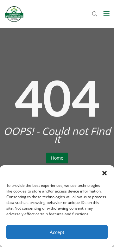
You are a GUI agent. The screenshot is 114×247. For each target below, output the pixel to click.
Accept (57, 232)
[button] (104, 173)
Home (57, 158)
